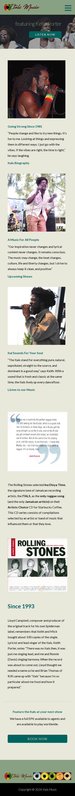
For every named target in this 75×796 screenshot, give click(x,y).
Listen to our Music (21, 389)
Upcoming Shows (20, 276)
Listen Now (45, 34)
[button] (69, 8)
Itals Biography (18, 163)
